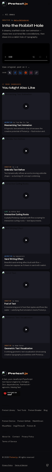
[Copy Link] (36, 73)
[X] (10, 73)
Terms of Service (21, 465)
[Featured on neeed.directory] (11, 394)
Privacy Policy (7, 465)
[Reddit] (26, 73)
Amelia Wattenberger (21, 20)
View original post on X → (16, 67)
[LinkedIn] (20, 73)
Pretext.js (13, 457)
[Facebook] (15, 73)
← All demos (8, 14)
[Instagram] (31, 73)
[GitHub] (47, 465)
